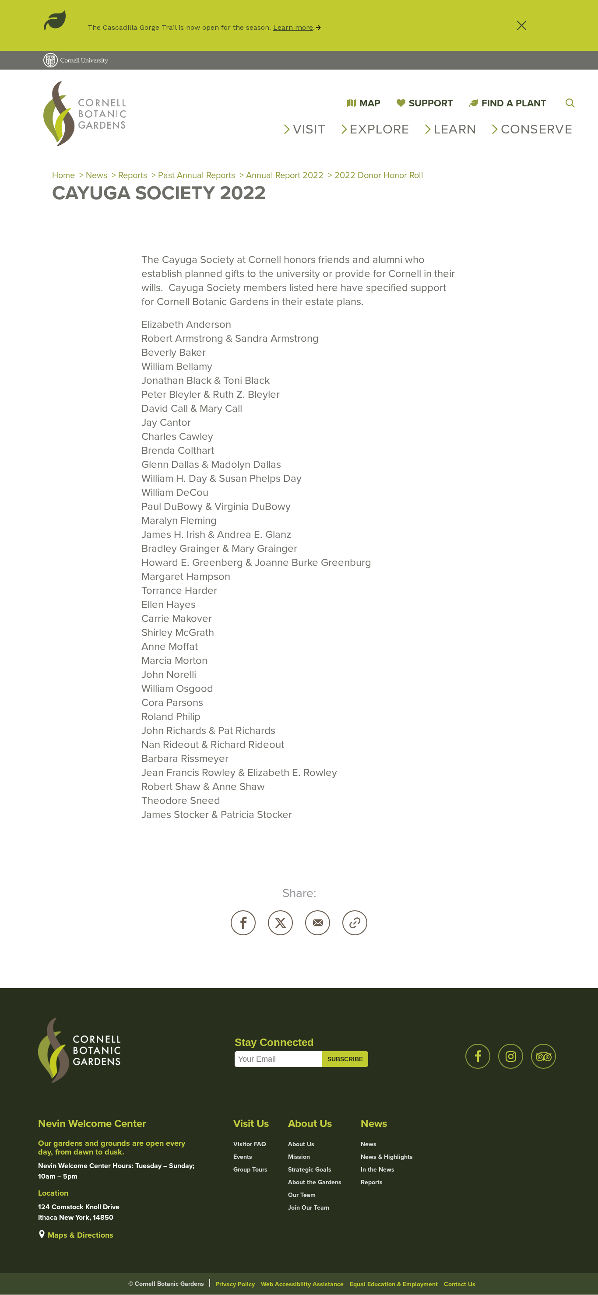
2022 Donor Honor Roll (378, 174)
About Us (301, 1144)
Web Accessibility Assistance (302, 1284)
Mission (299, 1156)
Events (242, 1156)
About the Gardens (314, 1182)
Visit (309, 128)
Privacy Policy (235, 1284)
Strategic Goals (309, 1169)
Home (63, 174)
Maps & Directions (80, 1235)
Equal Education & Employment (394, 1284)
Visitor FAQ (249, 1144)
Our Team (302, 1194)
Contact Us (459, 1284)
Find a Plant (514, 103)
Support (431, 103)
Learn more (293, 27)
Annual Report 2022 (285, 174)
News (96, 174)
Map (369, 103)
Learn (455, 128)
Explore (379, 128)
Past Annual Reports (196, 174)
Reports (132, 174)
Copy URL (354, 922)
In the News (377, 1169)
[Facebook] (243, 922)
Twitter (280, 922)
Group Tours (250, 1169)
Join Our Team (308, 1207)
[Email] (317, 922)
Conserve (537, 128)
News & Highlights (387, 1156)
